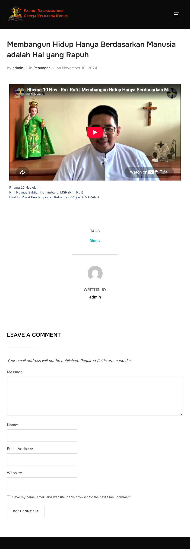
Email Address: (20, 448)
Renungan (42, 68)
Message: (15, 372)
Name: (12, 424)
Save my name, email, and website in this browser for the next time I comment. (72, 497)
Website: (14, 472)
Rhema (95, 240)
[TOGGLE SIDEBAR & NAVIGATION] (178, 14)
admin (18, 68)
